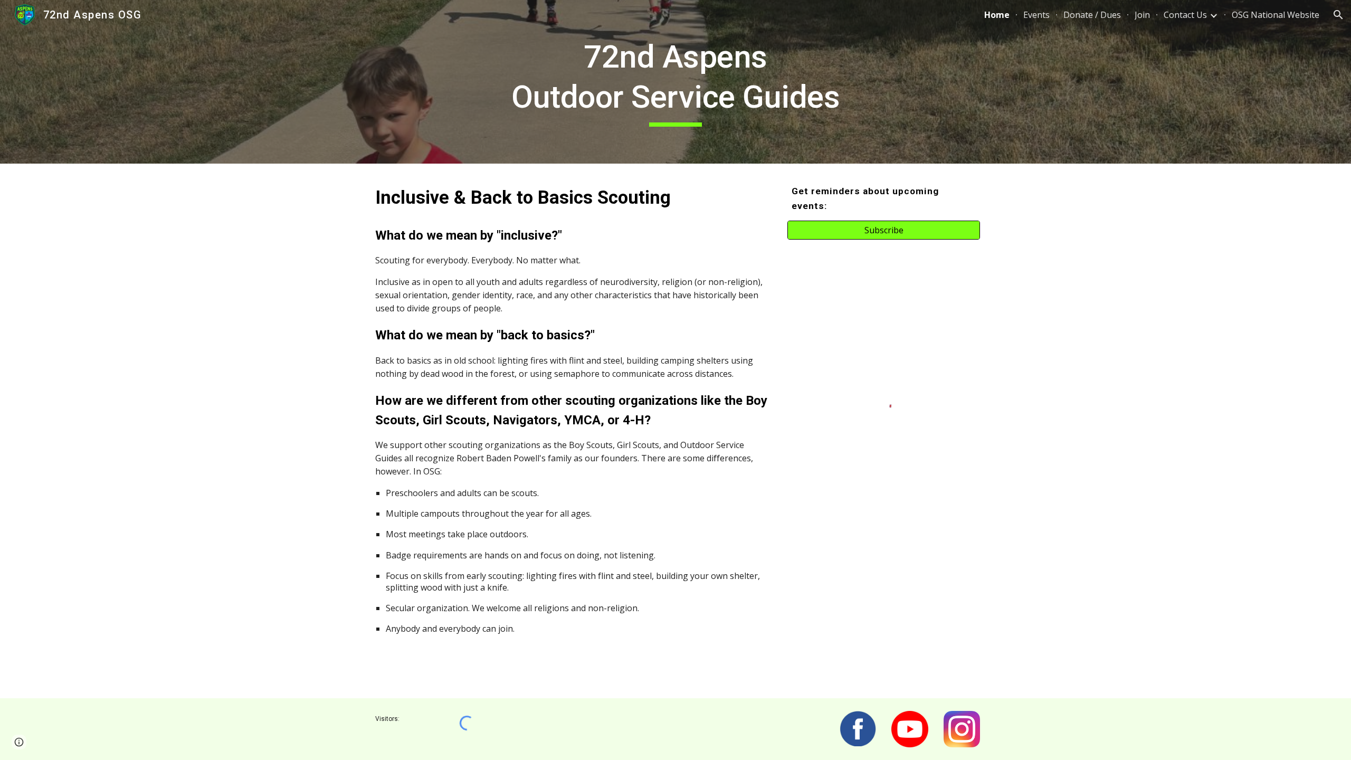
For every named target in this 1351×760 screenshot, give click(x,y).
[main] (675, 81)
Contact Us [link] (1185, 15)
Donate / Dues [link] (1092, 15)
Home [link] (997, 15)
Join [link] (1142, 15)
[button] (1338, 14)
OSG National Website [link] (1275, 15)
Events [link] (1036, 15)
